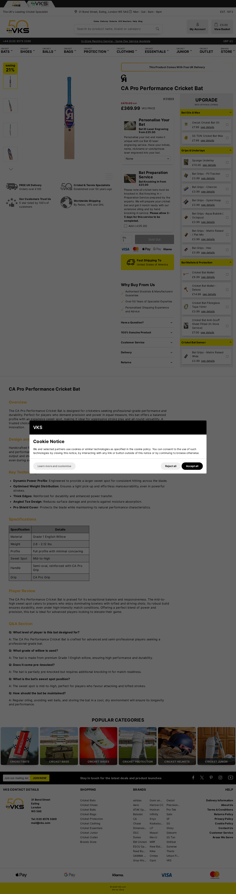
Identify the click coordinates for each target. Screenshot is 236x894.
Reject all (170, 466)
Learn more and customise (54, 466)
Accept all (192, 466)
